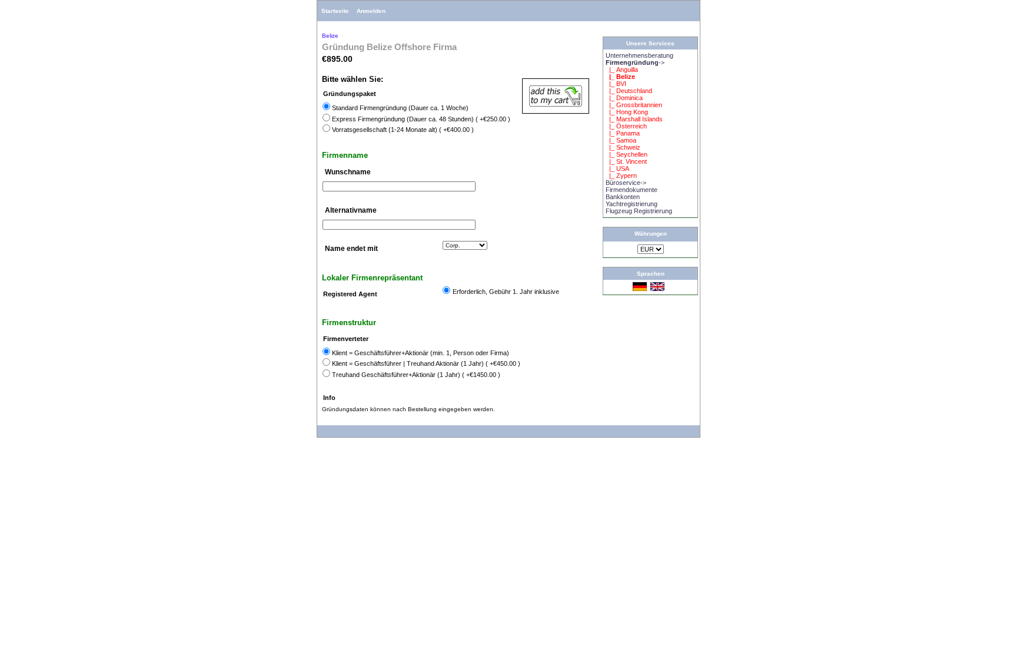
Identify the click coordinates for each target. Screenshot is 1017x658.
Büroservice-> (626, 182)
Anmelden (371, 11)
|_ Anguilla (622, 69)
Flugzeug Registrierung (639, 210)
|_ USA (617, 168)
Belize (330, 35)
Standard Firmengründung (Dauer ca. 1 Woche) (400, 107)
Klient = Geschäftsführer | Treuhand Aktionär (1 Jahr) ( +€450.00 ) (426, 363)
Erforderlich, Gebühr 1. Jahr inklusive (506, 291)
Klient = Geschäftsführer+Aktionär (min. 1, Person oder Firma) (420, 352)
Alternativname (351, 210)
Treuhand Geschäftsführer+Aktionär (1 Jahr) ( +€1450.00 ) (416, 374)
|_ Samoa (621, 140)
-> (635, 62)
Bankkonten (623, 196)
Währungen (650, 233)
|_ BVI (616, 83)
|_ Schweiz (623, 147)
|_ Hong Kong (627, 111)
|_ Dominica (624, 97)
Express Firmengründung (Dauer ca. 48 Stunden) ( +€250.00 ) (421, 119)
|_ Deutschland (629, 90)
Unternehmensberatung (639, 55)
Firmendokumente (631, 189)
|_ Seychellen (626, 154)
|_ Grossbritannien (634, 104)
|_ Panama (623, 133)
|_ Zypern (621, 175)
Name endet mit (351, 248)
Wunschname (348, 172)
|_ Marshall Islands (634, 119)
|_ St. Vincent (626, 161)
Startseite (335, 11)
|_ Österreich (626, 126)
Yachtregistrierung (631, 203)
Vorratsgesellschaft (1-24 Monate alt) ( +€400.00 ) (403, 129)
